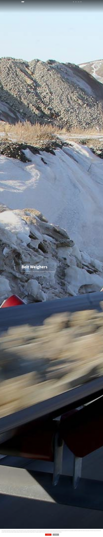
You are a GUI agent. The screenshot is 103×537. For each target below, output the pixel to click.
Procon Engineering (25, 262)
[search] (73, 2)
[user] (76, 2)
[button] (48, 535)
